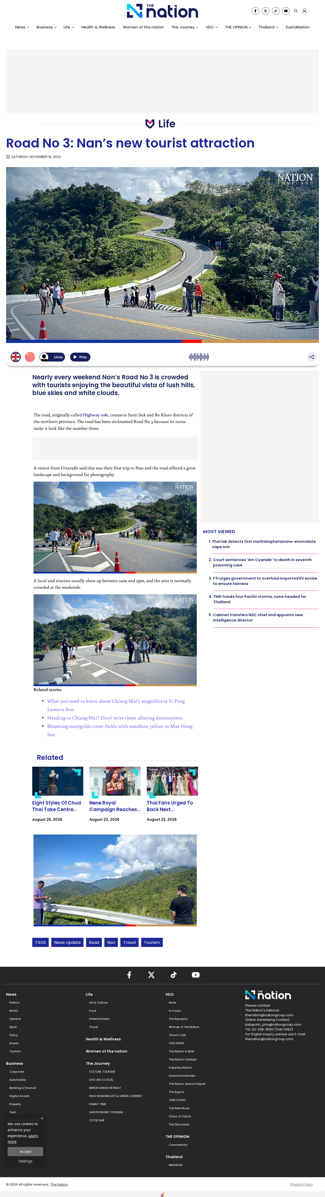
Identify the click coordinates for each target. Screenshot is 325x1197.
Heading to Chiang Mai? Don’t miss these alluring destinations (115, 717)
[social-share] (255, 11)
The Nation (59, 1184)
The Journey (182, 27)
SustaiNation (298, 27)
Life (67, 27)
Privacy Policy (301, 1184)
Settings (25, 1161)
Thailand (266, 27)
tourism (152, 942)
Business (45, 27)
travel (129, 942)
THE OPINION (236, 27)
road (94, 942)
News (20, 27)
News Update (67, 942)
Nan (111, 942)
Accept (25, 1151)
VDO (210, 27)
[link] (58, 799)
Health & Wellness (98, 27)
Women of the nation (143, 27)
